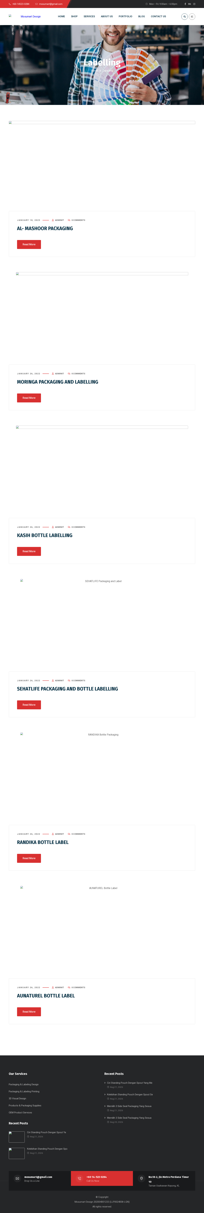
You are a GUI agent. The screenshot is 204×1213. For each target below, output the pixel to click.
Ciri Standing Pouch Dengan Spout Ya (46, 1132)
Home (94, 70)
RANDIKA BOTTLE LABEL (43, 842)
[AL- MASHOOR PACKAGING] (102, 166)
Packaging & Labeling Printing (24, 1091)
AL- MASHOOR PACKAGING (45, 228)
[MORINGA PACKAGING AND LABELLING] (102, 318)
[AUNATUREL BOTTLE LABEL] (102, 932)
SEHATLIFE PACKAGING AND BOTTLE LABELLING (67, 689)
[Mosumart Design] (25, 16)
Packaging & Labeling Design (24, 1084)
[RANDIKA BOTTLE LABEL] (102, 778)
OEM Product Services (20, 1112)
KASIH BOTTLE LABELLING (44, 535)
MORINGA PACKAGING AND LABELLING (57, 382)
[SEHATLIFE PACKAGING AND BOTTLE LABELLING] (102, 625)
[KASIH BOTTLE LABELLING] (102, 472)
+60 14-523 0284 (97, 1177)
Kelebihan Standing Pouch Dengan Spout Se (130, 1094)
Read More (29, 244)
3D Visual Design (17, 1098)
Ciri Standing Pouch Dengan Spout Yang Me (129, 1082)
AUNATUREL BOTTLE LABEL (46, 996)
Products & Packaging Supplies (25, 1105)
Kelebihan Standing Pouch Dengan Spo (47, 1148)
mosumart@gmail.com (38, 1177)
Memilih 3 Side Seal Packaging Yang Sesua (129, 1106)
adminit (59, 220)
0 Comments (78, 220)
